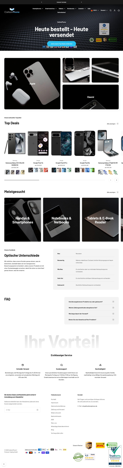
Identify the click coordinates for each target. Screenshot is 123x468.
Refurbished (61, 12)
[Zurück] (41, 2)
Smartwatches (50, 8)
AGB (52, 419)
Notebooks (70, 8)
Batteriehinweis (56, 416)
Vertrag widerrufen (57, 433)
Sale (89, 8)
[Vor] (81, 2)
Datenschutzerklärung (58, 406)
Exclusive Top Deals (61, 2)
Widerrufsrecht (56, 413)
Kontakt (53, 399)
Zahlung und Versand (57, 409)
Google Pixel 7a (38, 163)
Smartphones (37, 8)
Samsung (15, 160)
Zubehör (81, 8)
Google (38, 160)
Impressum (54, 402)
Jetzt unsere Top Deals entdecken (61, 44)
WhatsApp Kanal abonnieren (60, 426)
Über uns (54, 423)
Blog (52, 430)
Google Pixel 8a (85, 163)
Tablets (61, 8)
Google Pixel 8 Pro (61, 163)
